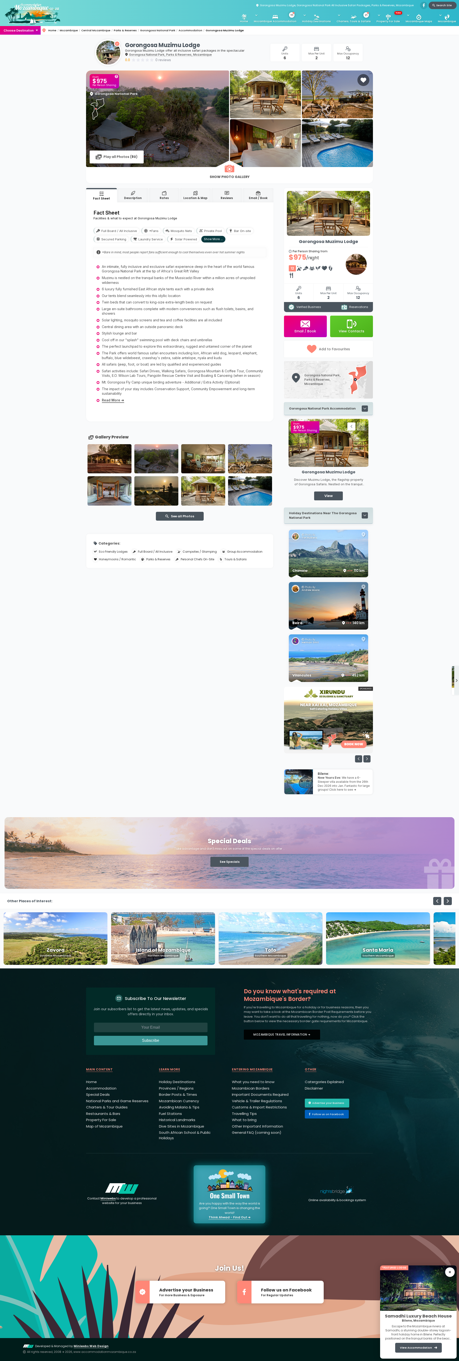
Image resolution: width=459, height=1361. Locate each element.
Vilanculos (328, 675)
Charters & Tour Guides (107, 1107)
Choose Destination (19, 30)
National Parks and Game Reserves (117, 1100)
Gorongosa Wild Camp (328, 472)
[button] (351, 426)
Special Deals (98, 1094)
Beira (328, 623)
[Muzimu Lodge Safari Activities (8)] (250, 459)
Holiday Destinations (316, 21)
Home (244, 21)
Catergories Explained (324, 1081)
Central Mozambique (95, 30)
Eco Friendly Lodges (113, 552)
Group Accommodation (244, 552)
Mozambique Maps (419, 21)
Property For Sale (389, 17)
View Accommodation (416, 1348)
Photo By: (310, 535)
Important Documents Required (260, 1094)
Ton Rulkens (309, 537)
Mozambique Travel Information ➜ (282, 1034)
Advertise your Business (328, 1103)
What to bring (244, 1119)
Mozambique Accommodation (275, 18)
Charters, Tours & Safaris (354, 18)
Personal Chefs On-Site (197, 559)
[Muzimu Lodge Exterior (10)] (109, 459)
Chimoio (328, 570)
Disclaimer (314, 1088)
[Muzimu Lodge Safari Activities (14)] (156, 491)
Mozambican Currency (179, 1100)
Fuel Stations (170, 1113)
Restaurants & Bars (103, 1113)
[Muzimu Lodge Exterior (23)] (156, 459)
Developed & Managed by (72, 1346)
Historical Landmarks (177, 1119)
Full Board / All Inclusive (155, 552)
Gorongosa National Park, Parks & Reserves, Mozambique (170, 54)
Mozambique (447, 21)
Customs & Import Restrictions (259, 1107)
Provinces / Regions (176, 1088)
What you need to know (253, 1081)
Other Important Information (257, 1126)
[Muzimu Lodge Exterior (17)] (250, 491)
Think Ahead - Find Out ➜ (230, 1217)
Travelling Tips (244, 1113)
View (328, 495)
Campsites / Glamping (200, 552)
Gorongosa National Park (157, 30)
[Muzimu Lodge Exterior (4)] (203, 491)
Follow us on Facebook (328, 1114)
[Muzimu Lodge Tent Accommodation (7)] (109, 491)
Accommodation (190, 30)
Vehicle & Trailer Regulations (257, 1100)
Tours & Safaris (235, 559)
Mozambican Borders (250, 1088)
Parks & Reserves (125, 30)
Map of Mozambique (104, 1126)
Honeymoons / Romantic (117, 559)
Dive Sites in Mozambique (181, 1126)
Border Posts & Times (178, 1094)
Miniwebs (108, 1198)
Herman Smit (310, 642)
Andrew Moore (310, 590)
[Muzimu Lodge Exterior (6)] (203, 459)
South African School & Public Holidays (185, 1135)
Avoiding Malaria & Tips (179, 1107)
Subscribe (150, 1040)
